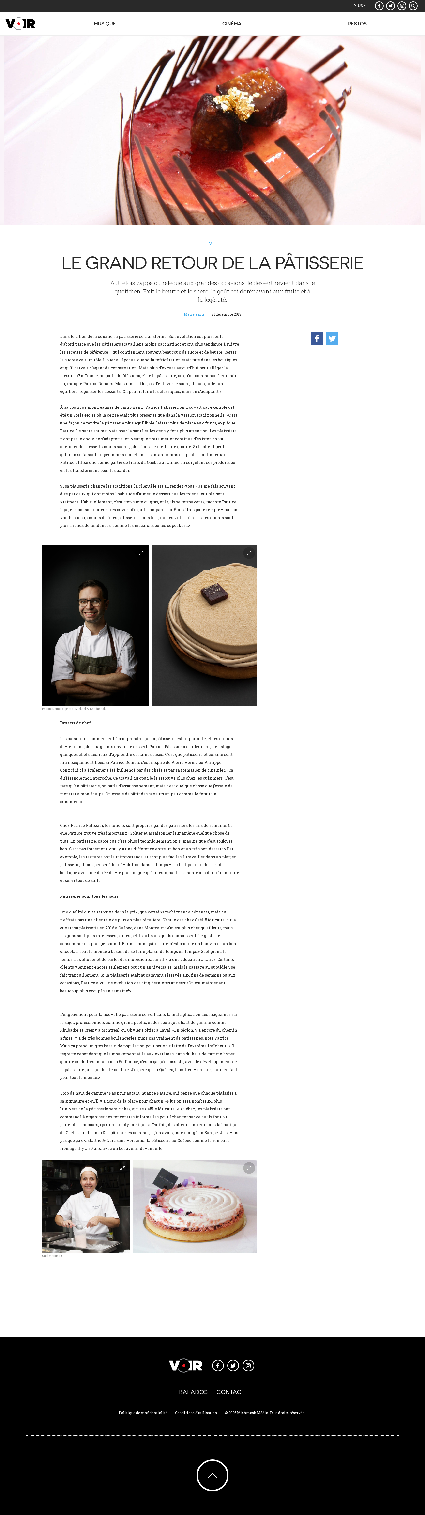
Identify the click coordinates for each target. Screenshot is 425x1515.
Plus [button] (358, 5)
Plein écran (141, 553)
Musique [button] (105, 23)
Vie (212, 243)
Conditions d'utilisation (196, 1412)
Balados (193, 1392)
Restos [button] (357, 23)
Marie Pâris (194, 314)
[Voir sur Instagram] (402, 6)
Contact (230, 1392)
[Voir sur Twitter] (390, 6)
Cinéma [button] (232, 23)
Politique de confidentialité (143, 1412)
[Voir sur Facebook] (379, 6)
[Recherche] (413, 6)
